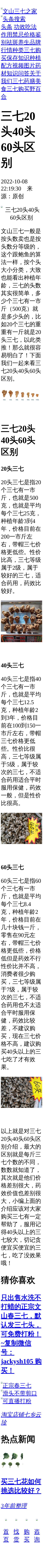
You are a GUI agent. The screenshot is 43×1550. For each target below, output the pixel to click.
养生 (24, 42)
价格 (29, 34)
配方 (6, 65)
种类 (18, 50)
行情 (6, 50)
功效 (19, 27)
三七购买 (18, 89)
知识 (24, 58)
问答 (24, 73)
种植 (35, 58)
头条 (6, 27)
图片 (29, 65)
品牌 (35, 42)
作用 (6, 34)
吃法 (31, 27)
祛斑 (12, 42)
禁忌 (18, 34)
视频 (18, 65)
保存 (12, 58)
